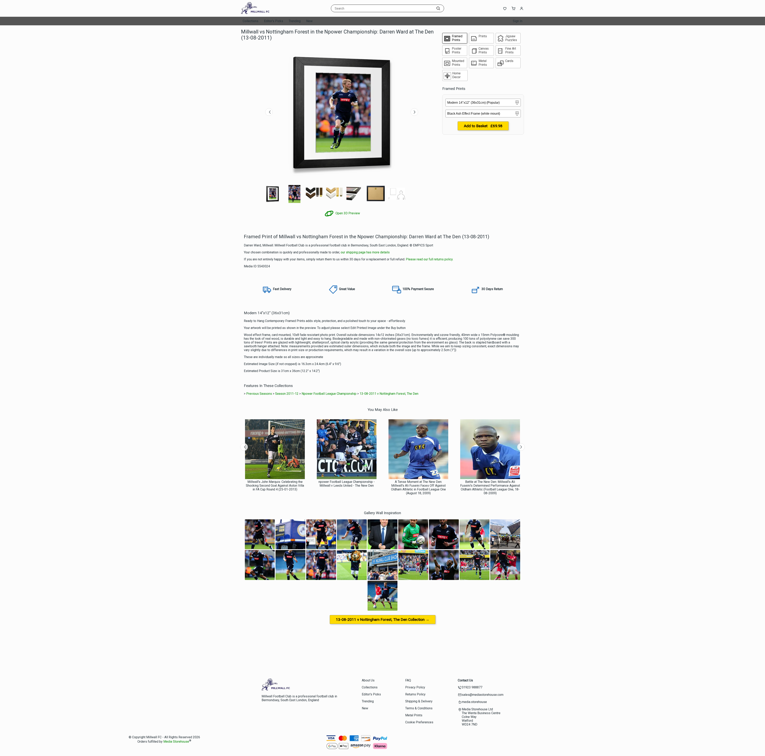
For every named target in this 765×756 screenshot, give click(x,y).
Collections (250, 21)
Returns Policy (415, 694)
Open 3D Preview (347, 213)
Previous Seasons (259, 394)
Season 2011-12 (286, 394)
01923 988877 (472, 687)
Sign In (517, 21)
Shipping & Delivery (419, 701)
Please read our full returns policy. (429, 259)
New (309, 21)
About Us (368, 680)
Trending (295, 21)
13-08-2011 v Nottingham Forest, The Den (389, 394)
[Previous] (269, 112)
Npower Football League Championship (329, 394)
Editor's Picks (273, 21)
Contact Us (465, 680)
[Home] (266, 13)
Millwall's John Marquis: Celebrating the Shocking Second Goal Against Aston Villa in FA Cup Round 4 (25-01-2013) (275, 485)
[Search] (438, 8)
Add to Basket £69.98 (483, 126)
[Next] (414, 112)
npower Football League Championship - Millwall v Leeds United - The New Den (347, 483)
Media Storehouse (176, 741)
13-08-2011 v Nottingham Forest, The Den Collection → (382, 619)
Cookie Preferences (419, 722)
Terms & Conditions (419, 708)
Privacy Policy (415, 687)
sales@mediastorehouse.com (482, 695)
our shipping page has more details (365, 252)
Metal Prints (413, 715)
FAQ (408, 680)
